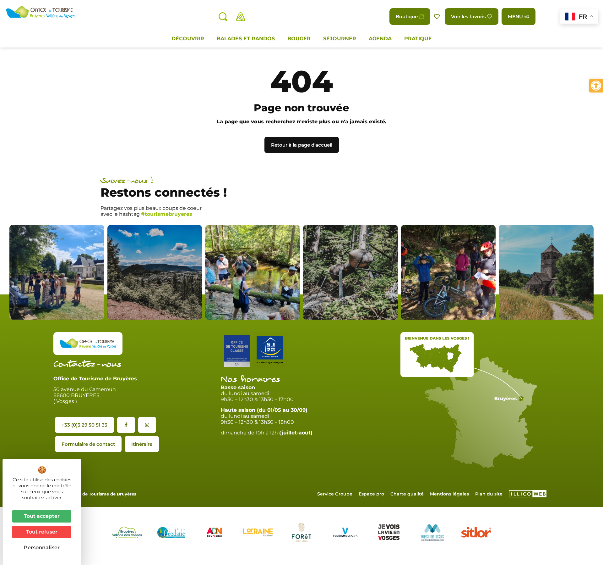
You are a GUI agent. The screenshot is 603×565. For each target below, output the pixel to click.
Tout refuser (41, 532)
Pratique (418, 39)
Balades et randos (246, 39)
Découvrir (187, 39)
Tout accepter (42, 516)
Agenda (380, 39)
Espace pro (371, 494)
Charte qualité (407, 494)
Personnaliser (42, 548)
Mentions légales (449, 494)
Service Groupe (334, 494)
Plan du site (489, 494)
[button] (596, 85)
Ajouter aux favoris (437, 16)
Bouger (299, 39)
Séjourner (339, 39)
